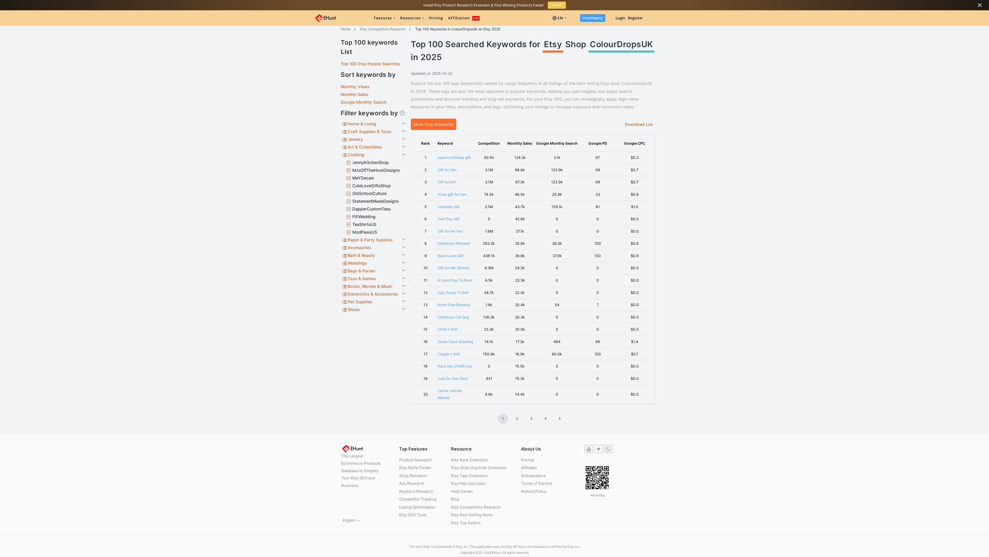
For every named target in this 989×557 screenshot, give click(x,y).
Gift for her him (450, 231)
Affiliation (463, 17)
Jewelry (355, 139)
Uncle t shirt (448, 329)
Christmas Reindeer (454, 243)
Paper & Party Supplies (370, 239)
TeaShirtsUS (364, 224)
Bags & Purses (361, 270)
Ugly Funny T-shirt (453, 292)
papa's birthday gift (454, 157)
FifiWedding (364, 216)
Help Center (462, 491)
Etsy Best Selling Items (472, 514)
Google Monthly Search (364, 102)
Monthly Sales (354, 94)
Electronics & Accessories (373, 294)
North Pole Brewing (454, 304)
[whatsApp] (608, 449)
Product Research (415, 459)
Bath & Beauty (361, 255)
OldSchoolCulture (369, 193)
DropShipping (593, 18)
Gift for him (447, 182)
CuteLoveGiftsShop (371, 185)
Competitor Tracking (418, 499)
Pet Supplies (360, 301)
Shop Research (413, 475)
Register (635, 17)
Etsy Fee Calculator (468, 483)
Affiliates (529, 467)
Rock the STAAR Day (455, 366)
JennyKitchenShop (370, 162)
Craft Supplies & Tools (369, 131)
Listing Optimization (417, 507)
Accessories (359, 247)
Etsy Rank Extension (469, 459)
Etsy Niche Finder (415, 467)
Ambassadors (533, 475)
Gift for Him (447, 170)
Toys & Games (362, 278)
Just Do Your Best (452, 378)
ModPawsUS (364, 232)
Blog (455, 499)
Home (346, 29)
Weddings (357, 263)
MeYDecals (363, 178)
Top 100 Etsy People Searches (370, 63)
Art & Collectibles (365, 147)
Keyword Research (416, 491)
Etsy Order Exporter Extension (478, 467)
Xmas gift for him (452, 194)
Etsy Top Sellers (466, 522)
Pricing (436, 17)
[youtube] (589, 449)
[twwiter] (598, 449)
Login (620, 17)
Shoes (354, 309)
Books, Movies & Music (370, 286)
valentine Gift (449, 206)
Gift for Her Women (454, 268)
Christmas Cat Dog (453, 317)
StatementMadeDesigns (375, 201)
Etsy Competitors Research (383, 29)
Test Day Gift (448, 219)
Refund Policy (533, 491)
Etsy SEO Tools (413, 514)
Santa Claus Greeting (455, 341)
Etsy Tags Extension (469, 475)
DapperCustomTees (371, 208)
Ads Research (411, 483)
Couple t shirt (449, 354)
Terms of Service (536, 483)
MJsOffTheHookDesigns (376, 170)
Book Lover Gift (451, 255)
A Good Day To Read (455, 280)
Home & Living (362, 123)
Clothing (356, 154)
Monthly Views (355, 86)
